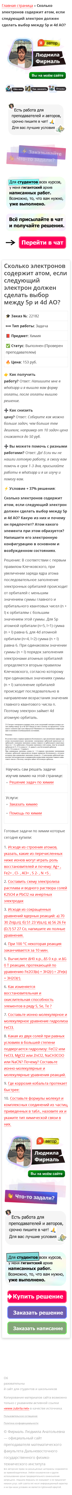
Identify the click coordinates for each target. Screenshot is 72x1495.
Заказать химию (23, 804)
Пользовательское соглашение (20, 1416)
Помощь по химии (25, 813)
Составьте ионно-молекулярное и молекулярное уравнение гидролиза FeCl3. (36, 1021)
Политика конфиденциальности (21, 1423)
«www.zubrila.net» (16, 1408)
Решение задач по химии (31, 782)
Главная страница (17, 5)
